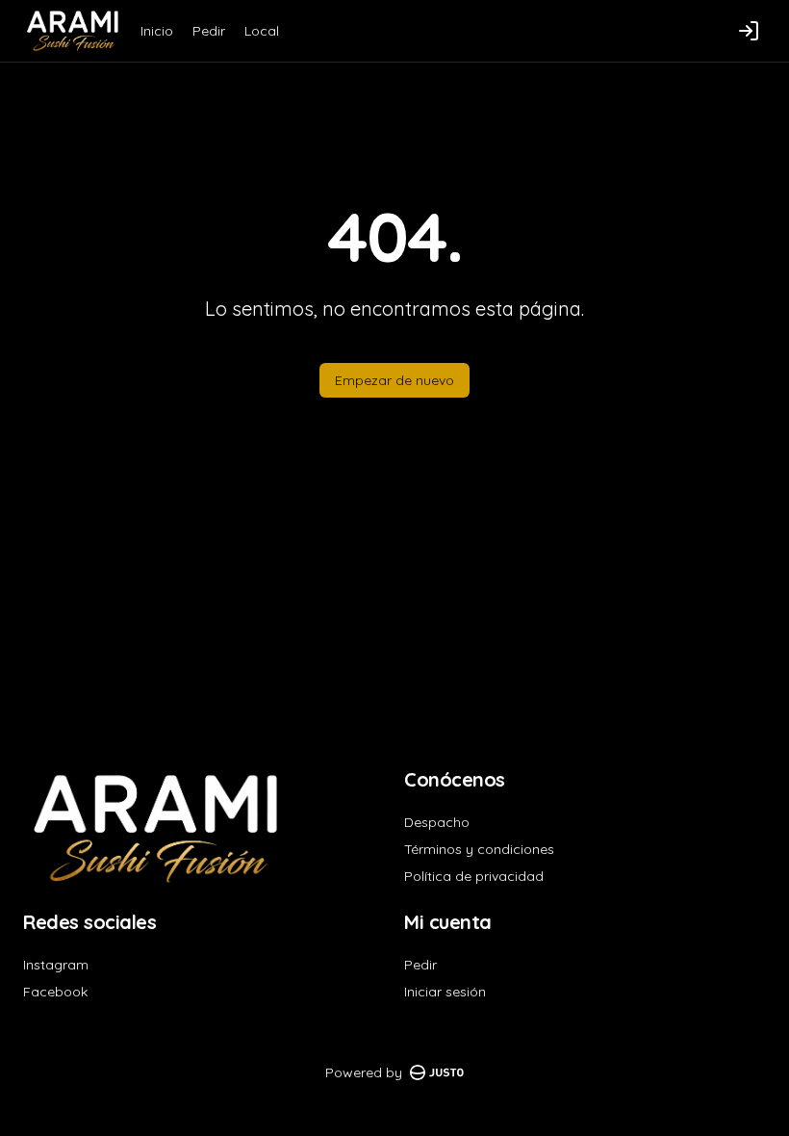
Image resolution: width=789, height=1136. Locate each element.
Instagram (56, 964)
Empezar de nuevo (394, 380)
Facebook (55, 991)
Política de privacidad (474, 876)
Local (261, 30)
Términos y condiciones (479, 849)
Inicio (156, 30)
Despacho (437, 822)
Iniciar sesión (445, 991)
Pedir (208, 30)
